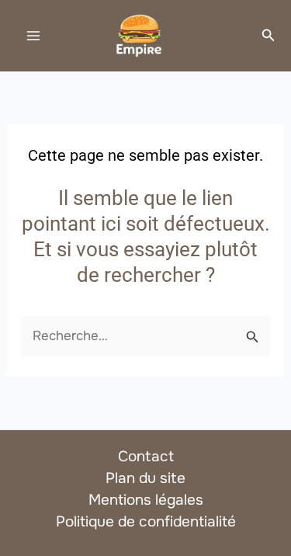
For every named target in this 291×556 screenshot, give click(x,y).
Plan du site (145, 478)
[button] (268, 36)
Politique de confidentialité (146, 522)
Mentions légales (145, 500)
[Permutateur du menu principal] (33, 36)
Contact (146, 456)
